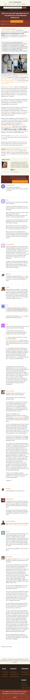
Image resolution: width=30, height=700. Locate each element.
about (5, 4)
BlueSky (17, 177)
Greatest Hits (5, 674)
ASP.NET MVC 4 (24, 685)
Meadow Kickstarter (9, 87)
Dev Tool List (5, 676)
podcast (13, 4)
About (12, 172)
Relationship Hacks (25, 687)
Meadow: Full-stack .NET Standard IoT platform (14, 29)
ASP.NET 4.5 (24, 683)
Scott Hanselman (15, 2)
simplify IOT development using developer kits (14, 149)
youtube (18, 4)
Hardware (13, 24)
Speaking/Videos (25, 672)
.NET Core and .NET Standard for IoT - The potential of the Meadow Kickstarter (15, 15)
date (20, 9)
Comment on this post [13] (16, 21)
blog (9, 4)
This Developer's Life (14, 674)
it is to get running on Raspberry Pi (14, 79)
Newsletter (16, 172)
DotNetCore (7, 24)
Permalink (13, 178)
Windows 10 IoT (7, 79)
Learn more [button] (22, 693)
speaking (24, 4)
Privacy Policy (5, 672)
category (16, 9)
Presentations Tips (25, 674)
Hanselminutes (13, 672)
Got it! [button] (15, 697)
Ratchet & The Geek (14, 676)
